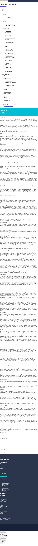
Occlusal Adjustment (9, 53)
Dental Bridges (8, 35)
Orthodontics (6, 41)
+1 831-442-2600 (3, 6)
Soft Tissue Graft (9, 60)
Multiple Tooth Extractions (11, 86)
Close (2, 543)
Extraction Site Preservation (11, 70)
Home (3, 112)
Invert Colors (3, 542)
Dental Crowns (8, 36)
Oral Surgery (6, 66)
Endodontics (6, 28)
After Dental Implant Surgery (11, 84)
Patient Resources (5, 74)
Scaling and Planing (9, 59)
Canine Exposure (9, 49)
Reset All (2, 537)
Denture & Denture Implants (10, 38)
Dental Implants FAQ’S (9, 18)
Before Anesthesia (9, 81)
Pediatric (5, 61)
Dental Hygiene (6, 13)
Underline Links (3, 540)
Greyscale (2, 541)
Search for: (4, 104)
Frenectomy (8, 52)
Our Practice (4, 10)
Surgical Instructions (8, 79)
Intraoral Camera (7, 90)
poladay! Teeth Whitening (10, 25)
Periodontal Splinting (10, 54)
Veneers (7, 22)
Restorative (6, 34)
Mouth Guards (8, 64)
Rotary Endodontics (7, 92)
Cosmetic (5, 21)
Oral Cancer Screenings (8, 93)
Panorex (5, 89)
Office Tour (6, 101)
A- (1, 535)
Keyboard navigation (4, 536)
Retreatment (8, 32)
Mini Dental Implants (9, 17)
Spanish (5, 97)
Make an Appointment (8, 106)
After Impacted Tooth (10, 85)
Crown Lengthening (9, 50)
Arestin (7, 45)
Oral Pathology (9, 71)
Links (5, 77)
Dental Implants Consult (10, 20)
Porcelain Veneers (5, 484)
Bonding (7, 27)
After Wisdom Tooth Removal (11, 82)
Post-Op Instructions (7, 78)
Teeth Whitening (9, 24)
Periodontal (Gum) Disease (10, 57)
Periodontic (6, 43)
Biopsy (7, 46)
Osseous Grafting (9, 56)
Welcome (3, 9)
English (5, 96)
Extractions (8, 68)
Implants (5, 14)
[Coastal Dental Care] (4, 4)
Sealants (7, 63)
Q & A (5, 75)
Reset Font (6, 535)
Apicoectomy (8, 31)
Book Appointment (7, 100)
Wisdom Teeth (8, 67)
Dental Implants (5, 483)
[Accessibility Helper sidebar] (3, 531)
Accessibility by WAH (3, 545)
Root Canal (8, 29)
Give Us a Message (3, 476)
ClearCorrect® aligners (10, 42)
